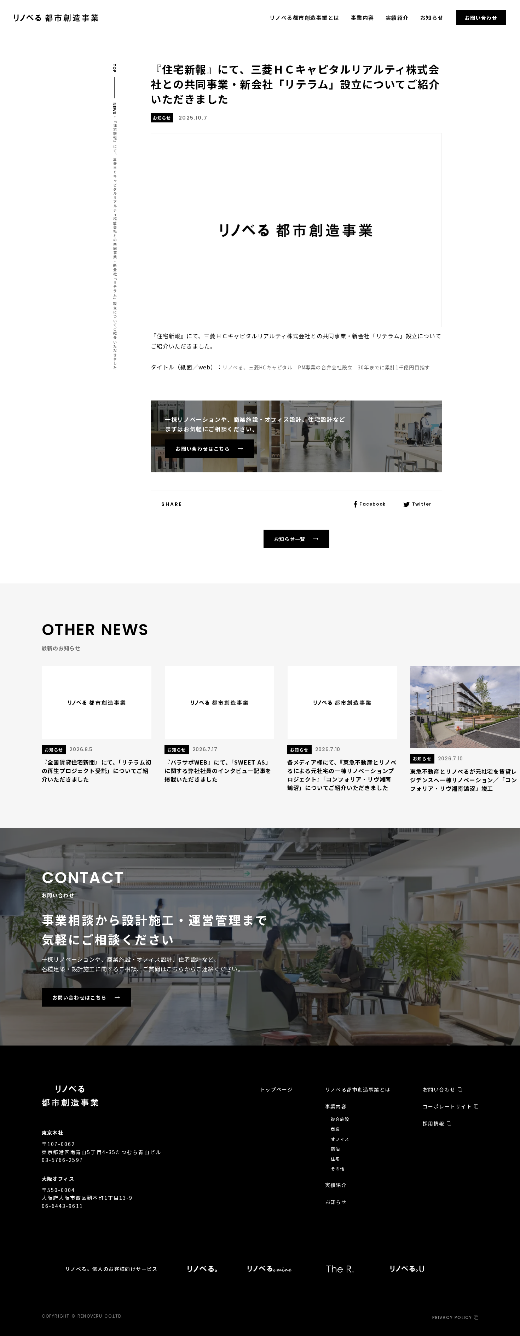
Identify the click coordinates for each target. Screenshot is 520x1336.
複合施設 (340, 1119)
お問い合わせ (481, 17)
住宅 (335, 1159)
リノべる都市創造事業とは (305, 17)
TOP (114, 68)
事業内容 (362, 17)
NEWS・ (114, 111)
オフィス (340, 1139)
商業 (335, 1129)
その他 (338, 1168)
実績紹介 (397, 17)
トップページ (276, 1089)
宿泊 (335, 1149)
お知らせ (432, 17)
